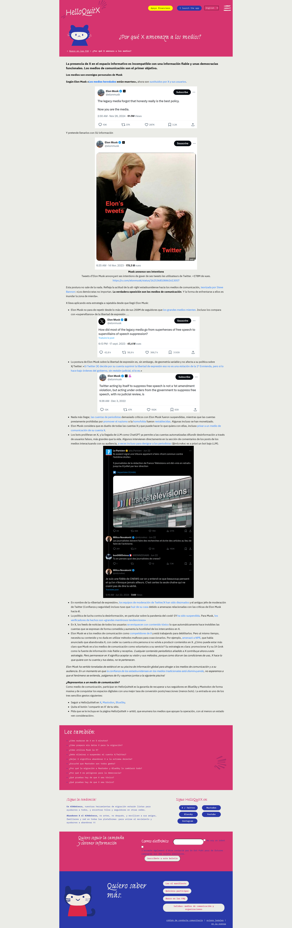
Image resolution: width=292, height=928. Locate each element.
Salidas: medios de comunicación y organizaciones (194, 908)
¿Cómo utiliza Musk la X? (83, 750)
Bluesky (188, 814)
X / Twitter (188, 807)
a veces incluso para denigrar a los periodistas (144, 443)
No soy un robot (215, 840)
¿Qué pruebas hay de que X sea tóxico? (91, 777)
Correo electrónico (155, 841)
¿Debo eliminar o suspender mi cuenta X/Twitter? (97, 754)
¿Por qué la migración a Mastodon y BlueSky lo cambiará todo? (105, 768)
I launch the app (189, 8)
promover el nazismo (115, 421)
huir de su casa (139, 607)
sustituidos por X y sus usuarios (168, 81)
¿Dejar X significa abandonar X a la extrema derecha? (100, 759)
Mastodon (108, 702)
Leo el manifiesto (176, 883)
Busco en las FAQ (79, 51)
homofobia (139, 421)
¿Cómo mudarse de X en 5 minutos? (88, 740)
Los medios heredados (102, 81)
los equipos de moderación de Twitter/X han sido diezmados (154, 602)
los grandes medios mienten (179, 310)
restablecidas (162, 421)
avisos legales (215, 920)
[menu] (227, 8)
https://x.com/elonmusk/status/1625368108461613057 (146, 280)
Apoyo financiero (160, 8)
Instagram (187, 821)
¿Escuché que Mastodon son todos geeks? (92, 763)
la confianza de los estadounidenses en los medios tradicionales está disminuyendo (155, 671)
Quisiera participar (177, 891)
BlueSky (120, 702)
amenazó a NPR (191, 637)
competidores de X (141, 633)
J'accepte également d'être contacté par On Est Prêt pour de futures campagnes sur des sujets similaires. (182, 852)
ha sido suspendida (188, 615)
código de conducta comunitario (184, 920)
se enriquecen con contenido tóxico (148, 624)
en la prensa (218, 924)
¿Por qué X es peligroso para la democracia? (95, 773)
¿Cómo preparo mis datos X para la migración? (96, 745)
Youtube (211, 814)
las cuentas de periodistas (106, 417)
